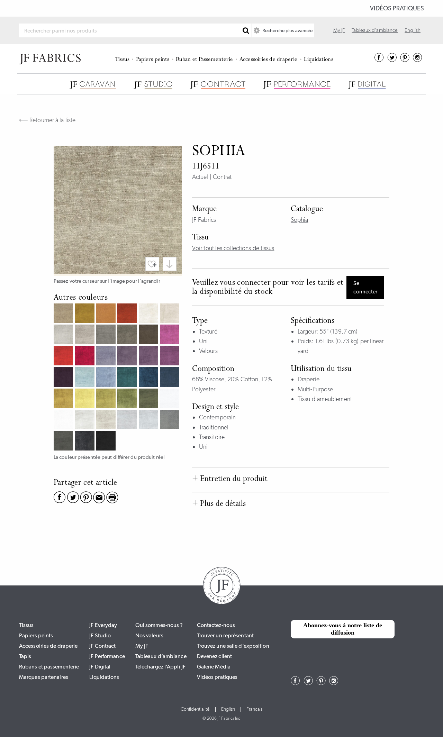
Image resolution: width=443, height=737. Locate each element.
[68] (149, 377)
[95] (149, 420)
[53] (106, 356)
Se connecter (365, 287)
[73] (85, 399)
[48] (85, 356)
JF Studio (100, 635)
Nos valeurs (149, 635)
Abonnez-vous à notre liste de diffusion (342, 629)
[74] (106, 399)
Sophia (299, 220)
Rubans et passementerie (49, 666)
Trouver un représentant (225, 635)
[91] (64, 420)
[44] (170, 335)
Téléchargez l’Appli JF (160, 666)
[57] (149, 356)
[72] (64, 399)
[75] (127, 399)
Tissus (122, 59)
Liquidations (318, 59)
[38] (127, 335)
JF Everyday (103, 625)
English (413, 30)
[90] (170, 399)
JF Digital (99, 666)
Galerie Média (213, 666)
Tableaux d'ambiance (375, 30)
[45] (64, 356)
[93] (106, 420)
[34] (85, 335)
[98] (85, 441)
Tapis (25, 656)
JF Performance (107, 656)
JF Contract (102, 646)
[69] (170, 377)
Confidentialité (195, 709)
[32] (64, 335)
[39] (149, 335)
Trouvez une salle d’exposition (233, 646)
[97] (64, 441)
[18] (85, 314)
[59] (64, 377)
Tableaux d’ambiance (161, 656)
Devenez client (214, 656)
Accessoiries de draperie (268, 59)
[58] (170, 356)
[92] (85, 420)
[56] (127, 356)
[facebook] (379, 60)
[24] (106, 314)
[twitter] (392, 60)
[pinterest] (404, 60)
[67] (127, 377)
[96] (170, 420)
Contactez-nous (216, 625)
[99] (106, 441)
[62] (85, 377)
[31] (170, 314)
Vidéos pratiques (397, 8)
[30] (149, 314)
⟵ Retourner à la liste (47, 120)
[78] (149, 399)
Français (254, 709)
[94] (127, 420)
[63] (106, 377)
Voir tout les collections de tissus (233, 248)
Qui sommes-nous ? (159, 625)
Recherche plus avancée (287, 30)
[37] (106, 335)
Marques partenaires (43, 677)
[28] (127, 314)
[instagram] (417, 60)
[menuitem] (123, 59)
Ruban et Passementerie (204, 59)
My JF (339, 30)
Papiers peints (152, 59)
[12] (64, 314)
